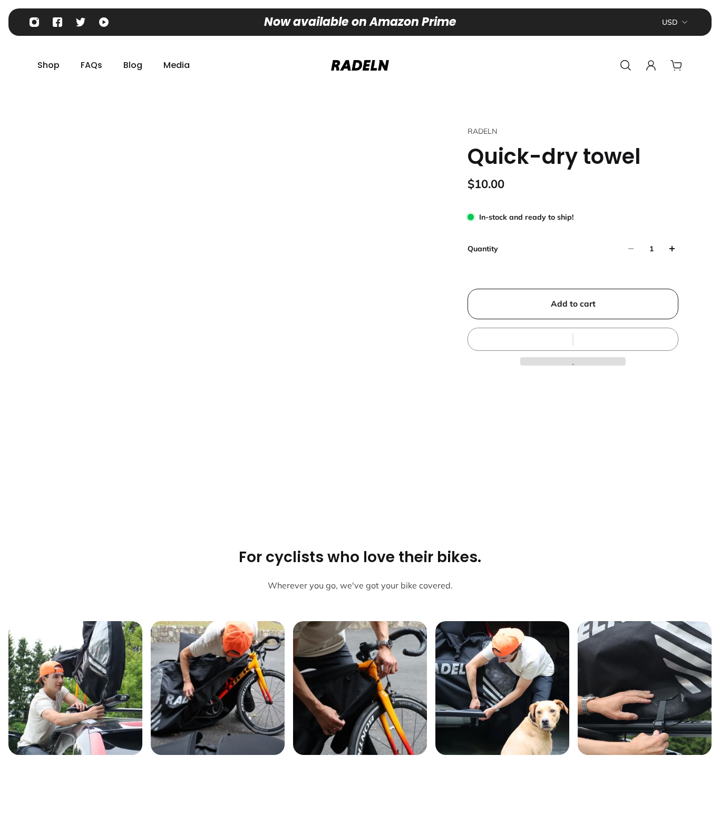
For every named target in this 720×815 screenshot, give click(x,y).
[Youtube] (103, 22)
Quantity (483, 248)
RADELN (482, 131)
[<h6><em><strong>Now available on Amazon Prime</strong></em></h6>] (360, 22)
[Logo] (360, 65)
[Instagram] (34, 22)
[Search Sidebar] (625, 65)
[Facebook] (57, 22)
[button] (573, 339)
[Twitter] (80, 22)
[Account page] (651, 65)
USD (670, 22)
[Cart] (676, 65)
